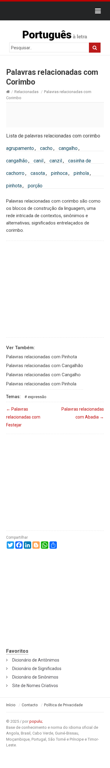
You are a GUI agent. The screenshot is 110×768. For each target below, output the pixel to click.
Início (11, 705)
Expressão (37, 397)
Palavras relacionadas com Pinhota (41, 357)
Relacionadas (26, 91)
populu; (36, 721)
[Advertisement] (55, 115)
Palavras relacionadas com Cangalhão (44, 365)
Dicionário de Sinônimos (35, 677)
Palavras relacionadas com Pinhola (41, 384)
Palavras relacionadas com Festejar (23, 417)
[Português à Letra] (55, 34)
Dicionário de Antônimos (35, 660)
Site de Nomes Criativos (35, 685)
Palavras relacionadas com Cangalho (43, 374)
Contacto (30, 705)
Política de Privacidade (63, 705)
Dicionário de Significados (36, 668)
